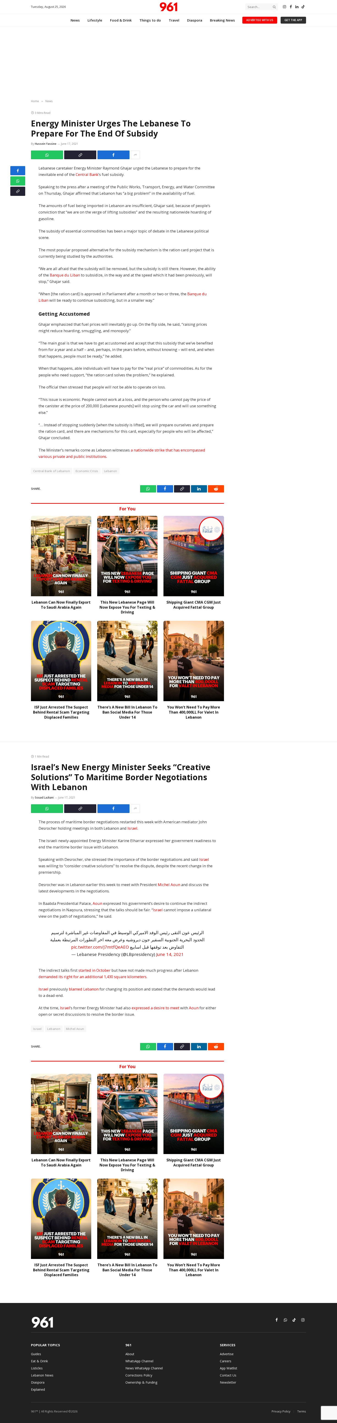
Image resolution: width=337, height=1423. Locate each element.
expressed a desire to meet (155, 1007)
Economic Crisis (87, 471)
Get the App (293, 20)
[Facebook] (17, 170)
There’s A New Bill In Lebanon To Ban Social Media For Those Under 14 (127, 712)
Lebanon (110, 471)
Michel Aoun (169, 884)
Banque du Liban (65, 275)
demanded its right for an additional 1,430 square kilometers (92, 976)
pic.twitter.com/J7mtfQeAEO (100, 947)
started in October (94, 970)
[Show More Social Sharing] (135, 155)
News (75, 20)
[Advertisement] (168, 63)
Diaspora (194, 20)
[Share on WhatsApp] (47, 155)
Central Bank (87, 174)
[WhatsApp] (17, 181)
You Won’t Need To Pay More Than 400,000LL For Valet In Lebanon (193, 712)
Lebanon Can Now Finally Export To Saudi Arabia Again (61, 605)
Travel (174, 20)
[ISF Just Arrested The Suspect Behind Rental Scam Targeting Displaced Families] (61, 661)
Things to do (150, 20)
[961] (168, 7)
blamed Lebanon (84, 989)
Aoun (97, 903)
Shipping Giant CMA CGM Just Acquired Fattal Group (193, 605)
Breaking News (222, 20)
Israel (132, 828)
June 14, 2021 (170, 954)
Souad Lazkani (44, 797)
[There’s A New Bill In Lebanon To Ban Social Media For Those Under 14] (127, 661)
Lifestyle (95, 20)
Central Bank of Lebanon (51, 471)
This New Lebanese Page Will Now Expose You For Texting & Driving (127, 607)
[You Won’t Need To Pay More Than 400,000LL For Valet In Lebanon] (193, 661)
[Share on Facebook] (113, 155)
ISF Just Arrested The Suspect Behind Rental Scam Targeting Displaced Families (61, 712)
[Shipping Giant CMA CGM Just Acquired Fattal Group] (193, 556)
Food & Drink (121, 20)
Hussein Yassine (45, 144)
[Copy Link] (80, 155)
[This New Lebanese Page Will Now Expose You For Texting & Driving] (127, 556)
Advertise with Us (259, 20)
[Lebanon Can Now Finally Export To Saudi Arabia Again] (61, 556)
